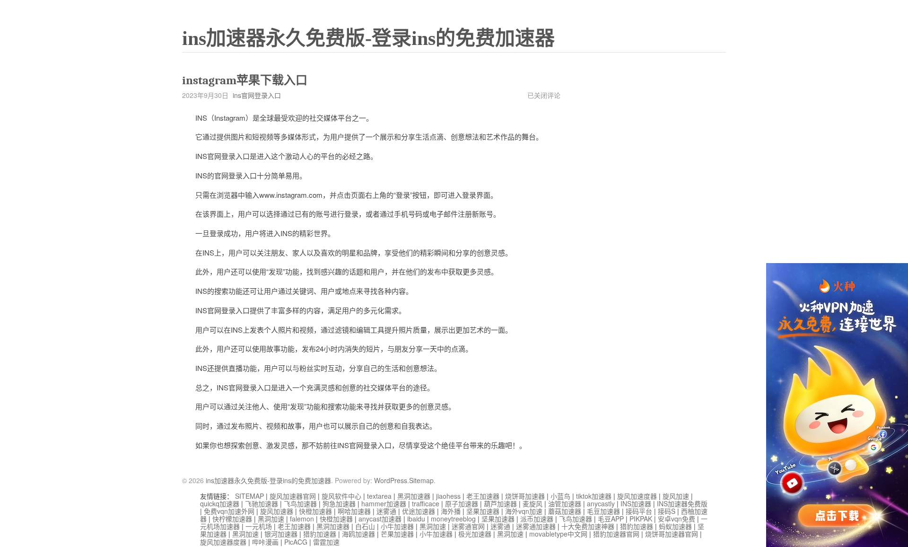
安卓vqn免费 (676, 518)
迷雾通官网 (468, 526)
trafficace (425, 503)
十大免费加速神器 (587, 526)
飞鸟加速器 (300, 503)
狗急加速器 (339, 503)
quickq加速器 (219, 503)
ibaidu (416, 518)
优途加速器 (418, 511)
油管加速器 (564, 503)
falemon (302, 518)
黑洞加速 (271, 518)
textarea (379, 496)
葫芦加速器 (500, 503)
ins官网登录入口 (257, 95)
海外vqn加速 (523, 511)
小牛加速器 (397, 526)
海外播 (451, 511)
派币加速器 (536, 518)
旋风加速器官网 (293, 496)
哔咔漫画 (265, 542)
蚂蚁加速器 (675, 526)
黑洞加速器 (413, 496)
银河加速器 (280, 533)
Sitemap (421, 480)
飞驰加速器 (261, 503)
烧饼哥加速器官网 (671, 533)
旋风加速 (676, 496)
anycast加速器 (380, 518)
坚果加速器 (482, 511)
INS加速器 (635, 503)
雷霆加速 (326, 542)
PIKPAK (640, 518)
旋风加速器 (276, 511)
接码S (666, 511)
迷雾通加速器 (536, 526)
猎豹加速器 (636, 526)
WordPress (390, 480)
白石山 (365, 526)
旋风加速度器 (637, 496)
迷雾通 (386, 511)
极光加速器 (474, 533)
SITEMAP (249, 496)
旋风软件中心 (341, 496)
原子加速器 (461, 503)
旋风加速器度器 (223, 542)
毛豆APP (611, 518)
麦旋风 (532, 503)
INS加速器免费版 (682, 503)
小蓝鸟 (560, 496)
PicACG (295, 542)
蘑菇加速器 (564, 511)
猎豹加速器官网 (616, 533)
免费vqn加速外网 (229, 511)
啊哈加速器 (354, 511)
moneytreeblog (453, 518)
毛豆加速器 (603, 511)
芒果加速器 (397, 533)
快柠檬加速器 (232, 518)
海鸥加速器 (358, 533)
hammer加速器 (383, 503)
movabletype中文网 (558, 533)
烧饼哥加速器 (525, 496)
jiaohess (448, 496)
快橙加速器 (315, 511)
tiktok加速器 (593, 496)
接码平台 (639, 511)
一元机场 (258, 526)
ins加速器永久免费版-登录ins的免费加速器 (368, 38)
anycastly (601, 503)
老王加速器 (482, 496)
